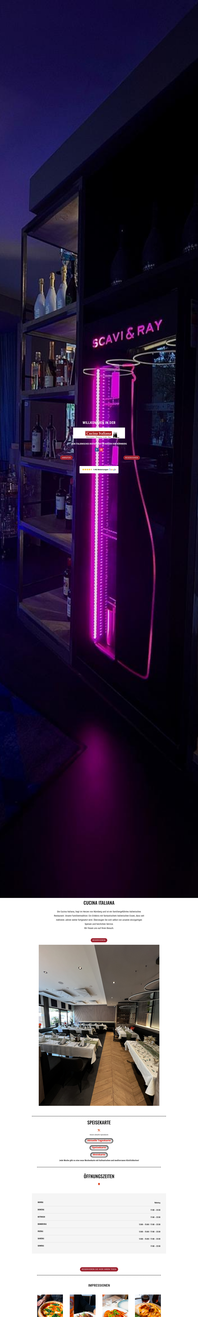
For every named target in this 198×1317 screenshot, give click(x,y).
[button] (99, 469)
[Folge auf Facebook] (97, 450)
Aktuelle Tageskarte (99, 1140)
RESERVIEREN (131, 458)
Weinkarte (99, 1154)
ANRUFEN (66, 458)
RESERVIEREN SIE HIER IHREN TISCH (99, 1269)
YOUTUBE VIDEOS (99, 1109)
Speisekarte (99, 1147)
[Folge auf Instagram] (101, 450)
